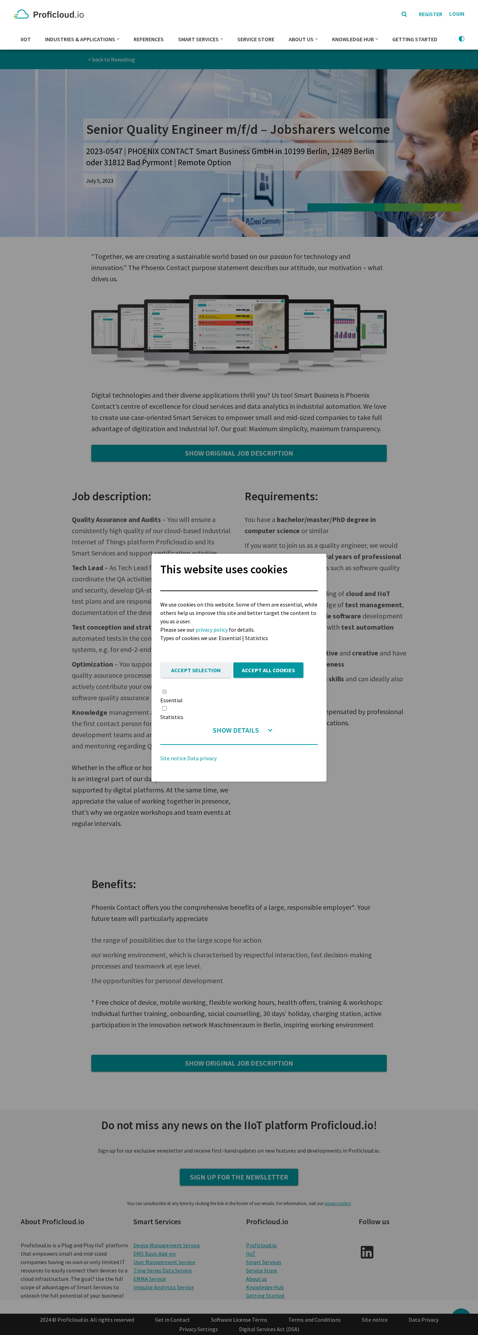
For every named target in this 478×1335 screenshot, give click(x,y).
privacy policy (212, 629)
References (149, 39)
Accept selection (196, 670)
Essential (171, 700)
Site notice (173, 758)
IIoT (26, 39)
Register (430, 13)
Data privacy (202, 758)
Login (456, 13)
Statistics (171, 716)
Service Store (255, 39)
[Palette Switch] (461, 39)
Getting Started (414, 39)
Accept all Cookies (268, 670)
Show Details (236, 730)
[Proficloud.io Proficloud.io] (50, 14)
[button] (118, 39)
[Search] (404, 14)
